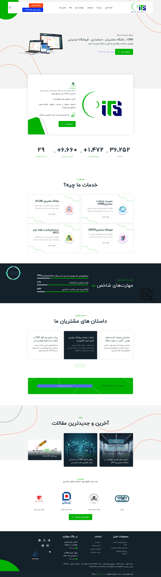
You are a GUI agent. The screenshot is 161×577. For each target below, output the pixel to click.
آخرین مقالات (95, 545)
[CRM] (49, 540)
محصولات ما (68, 124)
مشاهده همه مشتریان (82, 517)
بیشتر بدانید (105, 217)
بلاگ (70, 7)
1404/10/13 (54, 452)
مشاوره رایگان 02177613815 (33, 10)
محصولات (90, 7)
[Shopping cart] (10, 7)
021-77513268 (119, 566)
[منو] (139, 7)
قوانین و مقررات (95, 549)
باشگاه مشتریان (36, 5)
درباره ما (99, 7)
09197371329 (93, 566)
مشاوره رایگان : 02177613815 (106, 52)
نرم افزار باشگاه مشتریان (119, 548)
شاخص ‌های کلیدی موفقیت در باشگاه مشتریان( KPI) (71, 544)
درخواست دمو (79, 7)
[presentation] (82, 365)
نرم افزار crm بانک (50, 456)
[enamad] (35, 555)
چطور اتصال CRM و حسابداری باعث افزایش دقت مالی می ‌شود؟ (81, 462)
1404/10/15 (125, 456)
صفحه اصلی (108, 7)
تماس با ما (62, 7)
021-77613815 (101, 566)
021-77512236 (110, 566)
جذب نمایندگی (95, 552)
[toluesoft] (44, 540)
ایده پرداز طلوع (101, 574)
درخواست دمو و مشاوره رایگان (65, 386)
